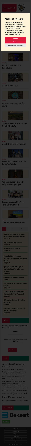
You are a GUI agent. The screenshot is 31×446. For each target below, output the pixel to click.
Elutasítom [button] (15, 42)
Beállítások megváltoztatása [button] (15, 45)
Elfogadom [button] (15, 38)
